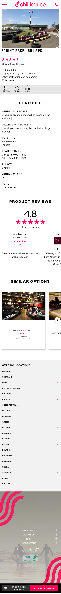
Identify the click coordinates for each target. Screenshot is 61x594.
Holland (6, 427)
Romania (6, 461)
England (6, 371)
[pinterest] (30, 550)
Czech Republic (10, 405)
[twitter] (23, 550)
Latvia (5, 444)
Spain (5, 478)
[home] (30, 4)
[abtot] (30, 558)
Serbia (5, 467)
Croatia (6, 399)
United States (9, 484)
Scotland (7, 377)
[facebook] (16, 550)
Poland (6, 450)
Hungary (6, 433)
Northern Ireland (11, 388)
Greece (5, 422)
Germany (6, 416)
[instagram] (37, 550)
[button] (57, 249)
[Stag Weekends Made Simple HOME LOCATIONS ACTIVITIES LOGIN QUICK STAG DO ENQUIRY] (4, 4)
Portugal (7, 456)
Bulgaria (6, 394)
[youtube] (44, 550)
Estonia (6, 411)
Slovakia (6, 472)
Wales (5, 382)
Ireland (6, 439)
